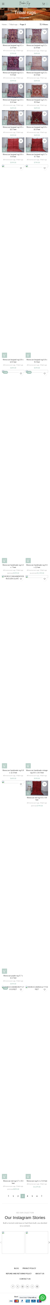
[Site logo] (25, 4)
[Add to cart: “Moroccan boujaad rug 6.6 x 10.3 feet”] (28, 122)
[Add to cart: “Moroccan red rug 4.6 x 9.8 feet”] (28, 793)
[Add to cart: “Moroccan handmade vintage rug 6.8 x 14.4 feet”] (28, 765)
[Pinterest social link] (22, 1287)
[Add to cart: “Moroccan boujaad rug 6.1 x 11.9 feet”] (4, 41)
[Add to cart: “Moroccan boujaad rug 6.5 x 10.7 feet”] (4, 122)
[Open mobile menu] (3, 3)
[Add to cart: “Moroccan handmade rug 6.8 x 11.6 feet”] (4, 765)
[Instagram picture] (13, 1242)
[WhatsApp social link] (32, 1287)
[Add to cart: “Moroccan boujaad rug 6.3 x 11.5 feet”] (28, 68)
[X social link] (18, 1287)
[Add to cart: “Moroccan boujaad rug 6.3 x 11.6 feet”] (4, 95)
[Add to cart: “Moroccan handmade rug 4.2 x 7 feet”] (4, 560)
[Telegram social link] (37, 1287)
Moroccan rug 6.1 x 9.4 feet (37, 1181)
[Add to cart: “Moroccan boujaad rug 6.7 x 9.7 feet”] (28, 149)
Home (4, 24)
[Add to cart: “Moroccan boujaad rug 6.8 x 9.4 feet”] (28, 355)
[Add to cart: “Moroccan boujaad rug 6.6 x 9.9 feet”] (4, 149)
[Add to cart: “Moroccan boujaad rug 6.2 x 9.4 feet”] (4, 68)
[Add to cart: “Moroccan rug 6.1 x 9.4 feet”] (28, 1176)
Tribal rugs (13, 24)
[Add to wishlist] (21, 32)
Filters (45, 24)
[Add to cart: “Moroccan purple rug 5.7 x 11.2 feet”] (4, 971)
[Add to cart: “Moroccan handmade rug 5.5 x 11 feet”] (28, 560)
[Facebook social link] (13, 1287)
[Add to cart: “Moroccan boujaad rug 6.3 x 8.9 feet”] (28, 95)
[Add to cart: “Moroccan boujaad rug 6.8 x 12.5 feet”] (4, 355)
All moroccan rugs (9, 50)
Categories (24, 17)
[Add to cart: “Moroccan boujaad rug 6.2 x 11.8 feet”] (28, 41)
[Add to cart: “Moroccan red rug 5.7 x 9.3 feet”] (4, 1176)
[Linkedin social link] (27, 1287)
